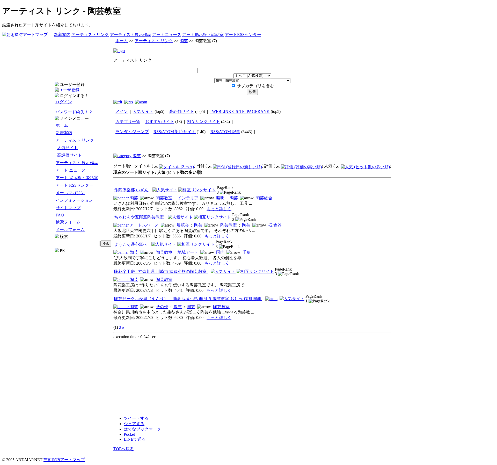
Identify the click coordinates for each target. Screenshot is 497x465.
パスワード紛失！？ (74, 112)
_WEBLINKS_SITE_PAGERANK (240, 111)
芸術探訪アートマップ (64, 459)
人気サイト (67, 148)
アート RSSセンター (74, 185)
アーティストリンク (90, 34)
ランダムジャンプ (132, 131)
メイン (121, 111)
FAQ (60, 215)
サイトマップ (68, 208)
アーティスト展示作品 (130, 34)
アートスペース (144, 225)
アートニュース (166, 34)
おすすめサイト (159, 121)
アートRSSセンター (243, 34)
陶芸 (184, 41)
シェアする (134, 424)
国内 (220, 252)
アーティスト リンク (75, 140)
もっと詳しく (219, 209)
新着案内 (62, 34)
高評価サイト (69, 155)
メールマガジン (70, 193)
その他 (162, 306)
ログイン (63, 102)
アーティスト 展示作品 (77, 163)
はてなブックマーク (142, 429)
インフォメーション (74, 200)
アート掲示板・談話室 (203, 34)
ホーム (62, 125)
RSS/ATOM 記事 (225, 131)
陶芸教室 (164, 198)
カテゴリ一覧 (127, 121)
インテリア (188, 198)
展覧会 (183, 225)
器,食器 (275, 225)
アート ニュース (71, 170)
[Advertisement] (83, 330)
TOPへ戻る (123, 449)
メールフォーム (70, 229)
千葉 (246, 252)
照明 (220, 198)
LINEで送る (135, 439)
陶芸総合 (264, 198)
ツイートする (136, 418)
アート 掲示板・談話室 (77, 178)
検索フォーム (68, 222)
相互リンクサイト (203, 121)
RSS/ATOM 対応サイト (175, 131)
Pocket (129, 434)
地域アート (188, 252)
